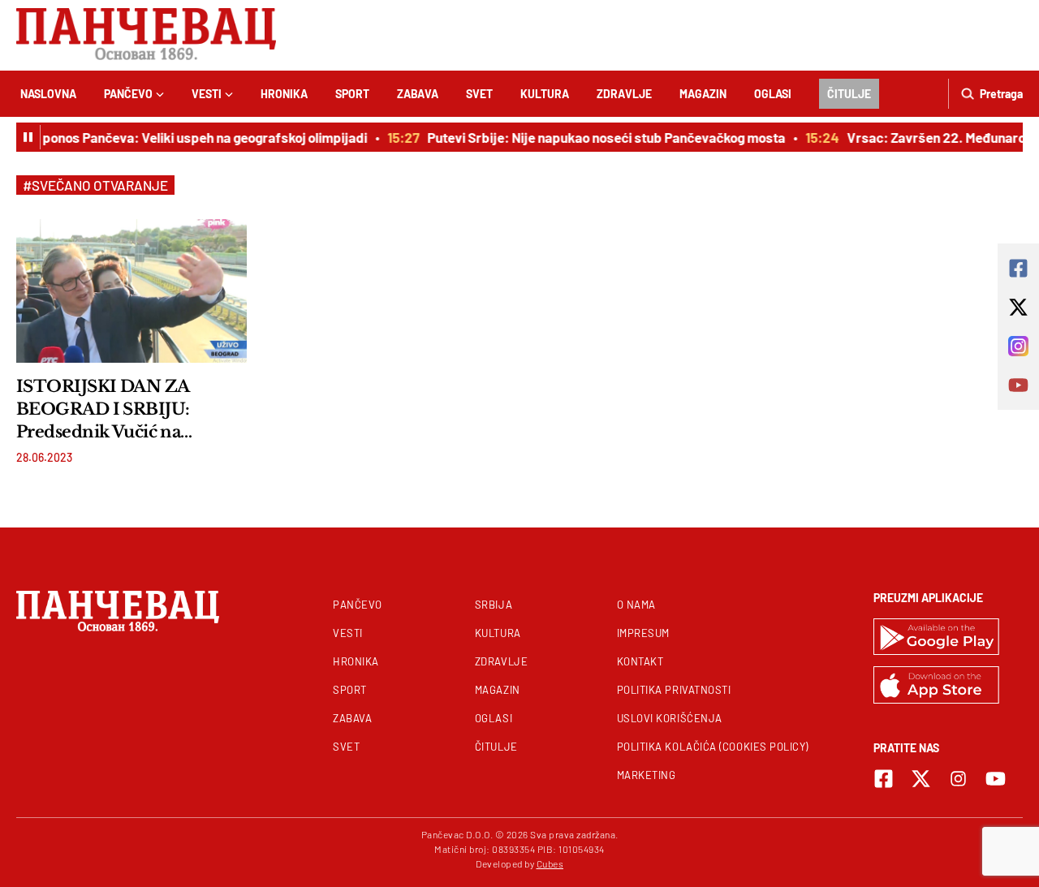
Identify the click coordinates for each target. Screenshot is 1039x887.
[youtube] (995, 779)
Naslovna (48, 94)
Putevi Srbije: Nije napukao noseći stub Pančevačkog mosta (601, 137)
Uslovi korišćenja (669, 718)
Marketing (646, 775)
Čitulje (849, 94)
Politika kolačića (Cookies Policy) (712, 746)
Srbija (493, 604)
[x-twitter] (921, 779)
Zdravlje (624, 94)
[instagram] (958, 779)
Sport (352, 94)
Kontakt (640, 661)
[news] (131, 290)
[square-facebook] (883, 779)
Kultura (544, 94)
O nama (636, 604)
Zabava (417, 94)
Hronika (284, 94)
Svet (479, 94)
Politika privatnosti (674, 689)
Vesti (207, 94)
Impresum (643, 632)
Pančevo (128, 94)
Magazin (702, 94)
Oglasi (772, 94)
